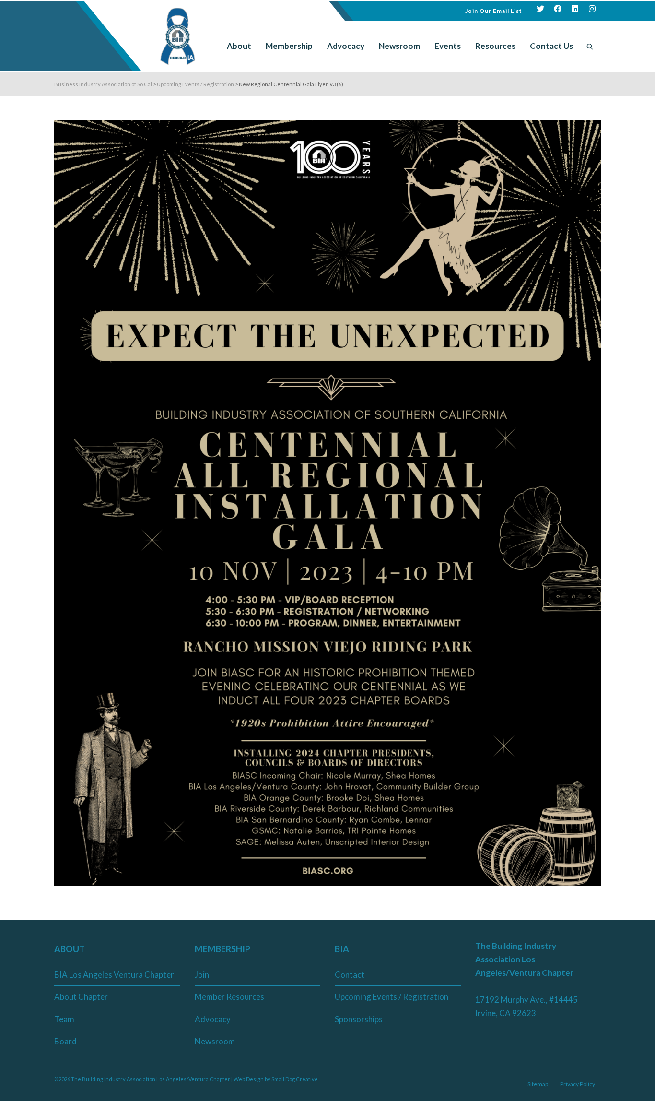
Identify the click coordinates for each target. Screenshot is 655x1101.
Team (64, 1019)
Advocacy (213, 1019)
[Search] (590, 46)
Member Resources (229, 997)
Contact (349, 975)
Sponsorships (359, 1019)
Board (65, 1041)
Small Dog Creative (294, 1079)
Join (202, 975)
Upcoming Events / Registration (391, 997)
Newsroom (215, 1041)
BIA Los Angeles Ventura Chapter (114, 975)
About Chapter (81, 997)
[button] (493, 10)
